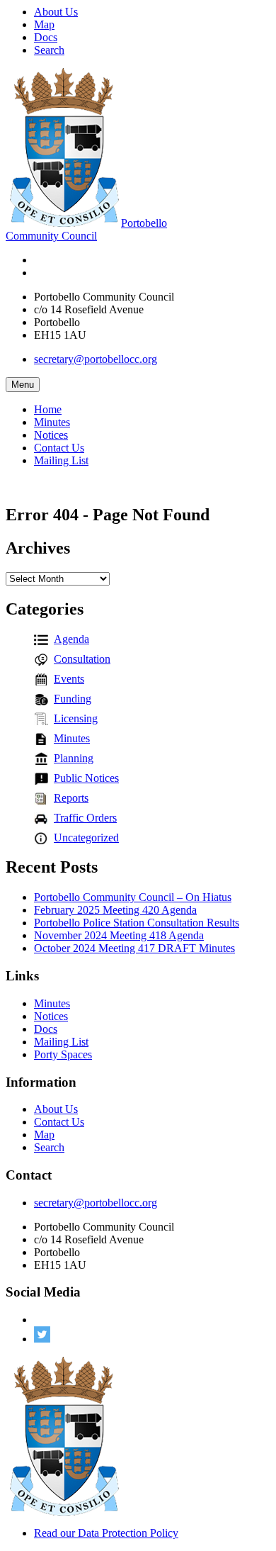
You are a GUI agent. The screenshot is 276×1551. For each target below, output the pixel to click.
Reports (71, 798)
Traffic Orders (85, 818)
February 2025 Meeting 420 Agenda (115, 910)
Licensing (76, 718)
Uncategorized (86, 838)
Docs (45, 37)
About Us (56, 12)
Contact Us (59, 448)
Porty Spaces (63, 1054)
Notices (51, 435)
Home (48, 409)
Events (69, 679)
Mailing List (61, 460)
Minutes (52, 422)
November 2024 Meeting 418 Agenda (119, 935)
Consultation (82, 659)
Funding (72, 699)
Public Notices (86, 778)
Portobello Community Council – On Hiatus (132, 897)
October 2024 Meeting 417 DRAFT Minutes (134, 948)
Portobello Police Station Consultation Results (136, 923)
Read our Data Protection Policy (106, 1533)
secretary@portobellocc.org (95, 359)
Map (44, 24)
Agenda (71, 639)
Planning (73, 758)
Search (49, 50)
